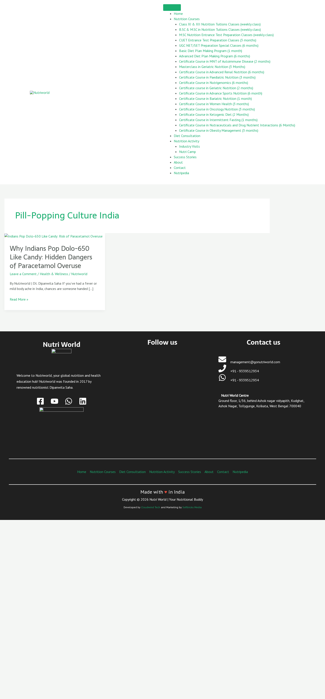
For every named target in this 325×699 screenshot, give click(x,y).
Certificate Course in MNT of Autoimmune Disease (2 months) (224, 61)
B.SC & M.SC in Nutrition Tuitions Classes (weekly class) (220, 29)
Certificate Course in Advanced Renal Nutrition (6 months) (221, 72)
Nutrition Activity (186, 141)
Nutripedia (181, 173)
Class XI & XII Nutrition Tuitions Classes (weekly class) (220, 24)
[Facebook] (40, 401)
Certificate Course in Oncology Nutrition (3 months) (217, 109)
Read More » (19, 299)
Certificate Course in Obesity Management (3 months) (218, 130)
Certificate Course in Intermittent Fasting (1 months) (218, 120)
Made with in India (162, 492)
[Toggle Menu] (172, 7)
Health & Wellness (54, 274)
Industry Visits (189, 146)
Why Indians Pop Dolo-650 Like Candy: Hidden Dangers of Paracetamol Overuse (51, 257)
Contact (180, 167)
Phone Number (32, 649)
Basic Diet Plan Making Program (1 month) (210, 50)
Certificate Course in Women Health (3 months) (214, 104)
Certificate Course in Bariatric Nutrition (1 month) (215, 98)
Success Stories (185, 157)
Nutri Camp (187, 151)
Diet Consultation (187, 135)
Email (25, 631)
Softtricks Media (192, 507)
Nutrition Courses (187, 19)
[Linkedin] (83, 401)
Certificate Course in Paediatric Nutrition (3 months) (217, 77)
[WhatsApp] (69, 401)
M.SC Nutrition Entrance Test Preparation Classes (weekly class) (226, 35)
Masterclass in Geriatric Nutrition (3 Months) (212, 66)
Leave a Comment (23, 274)
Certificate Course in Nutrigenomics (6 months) (213, 82)
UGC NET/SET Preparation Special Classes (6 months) (218, 45)
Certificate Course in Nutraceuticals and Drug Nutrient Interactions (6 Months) (237, 125)
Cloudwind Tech (150, 507)
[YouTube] (54, 401)
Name (25, 613)
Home (178, 13)
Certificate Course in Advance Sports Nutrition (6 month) (220, 93)
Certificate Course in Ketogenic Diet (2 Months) (214, 114)
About (178, 162)
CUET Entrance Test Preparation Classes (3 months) (217, 40)
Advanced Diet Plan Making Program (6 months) (214, 56)
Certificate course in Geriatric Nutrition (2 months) (216, 88)
